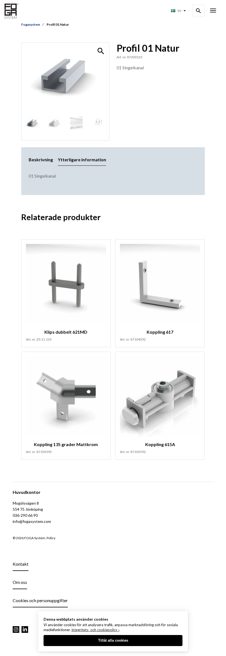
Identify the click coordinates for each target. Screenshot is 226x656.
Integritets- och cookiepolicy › (95, 630)
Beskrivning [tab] (41, 159)
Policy (51, 538)
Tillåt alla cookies (113, 640)
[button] (101, 51)
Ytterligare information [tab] (82, 159)
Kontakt (20, 564)
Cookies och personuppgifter (40, 600)
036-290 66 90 (25, 515)
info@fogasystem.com (32, 521)
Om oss (20, 582)
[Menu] (213, 11)
